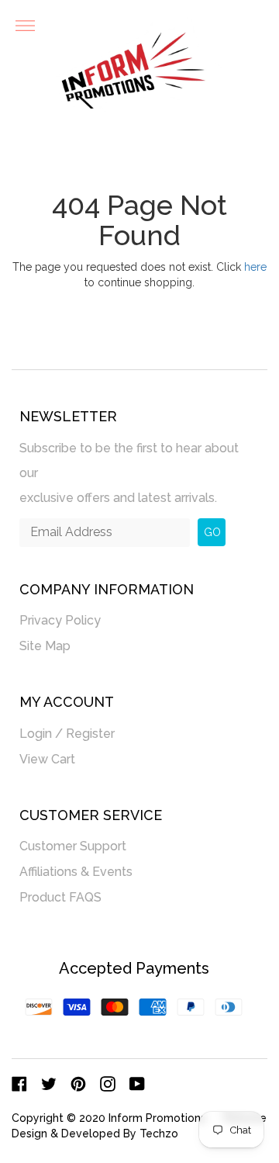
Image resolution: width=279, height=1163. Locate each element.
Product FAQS (60, 897)
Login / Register (67, 733)
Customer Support (72, 846)
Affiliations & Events (76, 871)
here (255, 267)
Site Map (45, 646)
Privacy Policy (60, 620)
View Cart (47, 759)
